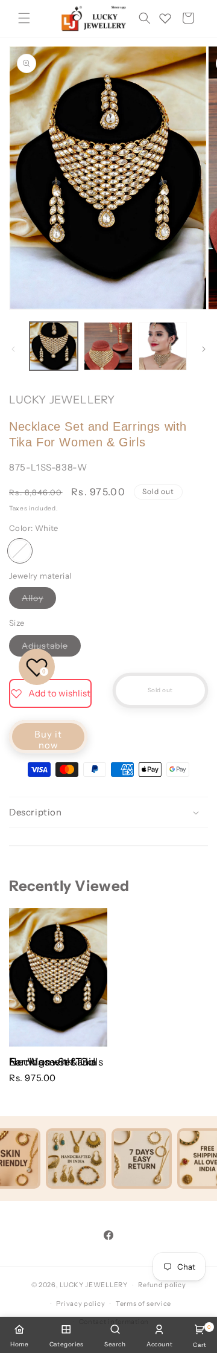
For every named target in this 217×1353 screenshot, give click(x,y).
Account (159, 1344)
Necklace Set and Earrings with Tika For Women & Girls (56, 1062)
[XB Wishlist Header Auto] (165, 18)
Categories (66, 1344)
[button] (24, 18)
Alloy (39, 600)
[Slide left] (13, 349)
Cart (199, 1336)
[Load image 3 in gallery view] (163, 346)
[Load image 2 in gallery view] (108, 346)
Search (115, 1344)
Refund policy (162, 1285)
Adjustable (51, 648)
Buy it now (48, 739)
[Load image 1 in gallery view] (54, 346)
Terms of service (143, 1303)
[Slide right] (203, 349)
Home (19, 1344)
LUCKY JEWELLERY (94, 1285)
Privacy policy (80, 1303)
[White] (20, 551)
